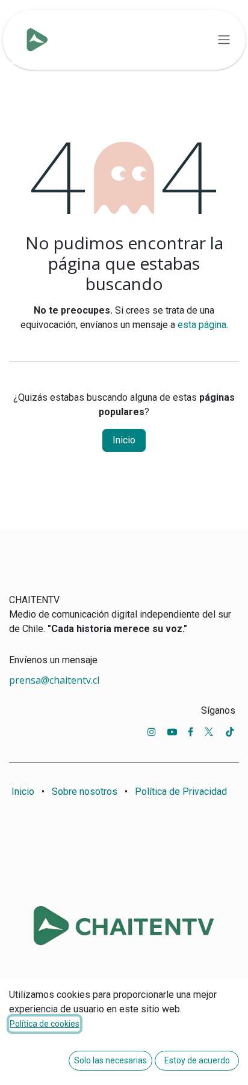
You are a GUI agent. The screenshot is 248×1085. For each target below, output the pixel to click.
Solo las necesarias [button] (110, 1060)
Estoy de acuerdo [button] (197, 1060)
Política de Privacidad (181, 791)
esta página (202, 324)
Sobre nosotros (84, 791)
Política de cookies (44, 1024)
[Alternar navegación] (224, 40)
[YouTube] (172, 732)
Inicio (124, 440)
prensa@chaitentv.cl (54, 680)
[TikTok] (230, 732)
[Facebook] (190, 732)
